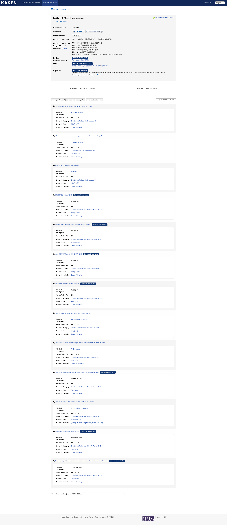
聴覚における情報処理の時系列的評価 (67, 284)
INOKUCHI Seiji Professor (79, 408)
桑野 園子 (74, 172)
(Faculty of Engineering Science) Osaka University (87, 423)
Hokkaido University (77, 364)
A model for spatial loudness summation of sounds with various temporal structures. (81, 461)
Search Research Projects (31, 3)
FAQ (81, 517)
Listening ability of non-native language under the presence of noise (77, 372)
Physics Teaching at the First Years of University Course (73, 313)
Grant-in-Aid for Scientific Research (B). (83, 121)
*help (172, 17)
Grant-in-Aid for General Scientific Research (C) (86, 209)
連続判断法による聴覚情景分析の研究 (67, 165)
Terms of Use (93, 517)
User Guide (74, 517)
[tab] (82, 88)
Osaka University (76, 127)
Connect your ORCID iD (163, 17)
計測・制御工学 (87, 66)
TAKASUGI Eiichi (76, 319)
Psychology (76, 60)
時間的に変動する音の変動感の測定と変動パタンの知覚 (72, 224)
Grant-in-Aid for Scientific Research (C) (83, 150)
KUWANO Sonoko (77, 112)
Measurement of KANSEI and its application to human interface (75, 402)
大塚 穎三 (86, 319)
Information (65, 517)
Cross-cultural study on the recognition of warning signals (73, 106)
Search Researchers (50, 3)
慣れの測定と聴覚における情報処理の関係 (68, 254)
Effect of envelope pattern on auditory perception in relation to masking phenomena (81, 136)
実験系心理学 (85, 60)
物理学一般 (96, 66)
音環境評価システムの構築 (63, 195)
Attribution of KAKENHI (107, 517)
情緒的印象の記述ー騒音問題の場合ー (67, 431)
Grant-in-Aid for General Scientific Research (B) (86, 416)
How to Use (208, 3)
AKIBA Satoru (75, 349)
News (86, 517)
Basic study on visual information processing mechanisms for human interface (80, 343)
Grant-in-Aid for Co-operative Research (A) (84, 357)
